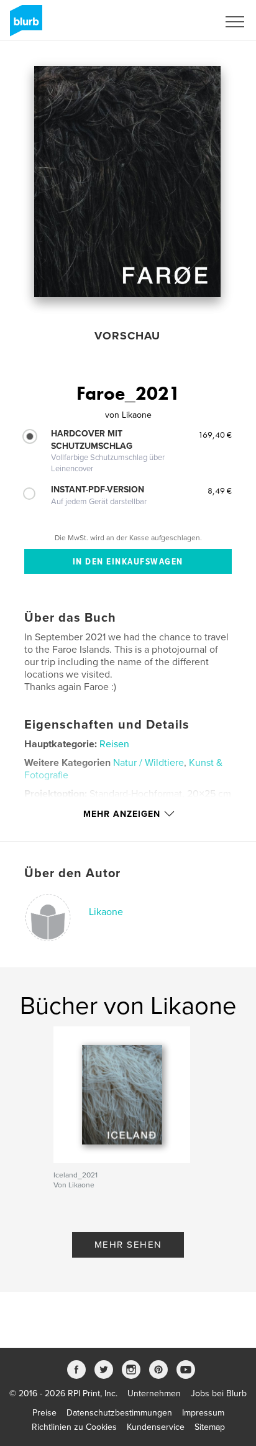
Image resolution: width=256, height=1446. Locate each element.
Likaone (106, 912)
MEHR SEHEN (128, 1244)
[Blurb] (24, 25)
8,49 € (220, 490)
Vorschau (127, 336)
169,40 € (215, 434)
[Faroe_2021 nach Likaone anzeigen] (127, 181)
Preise (44, 1412)
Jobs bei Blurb (219, 1393)
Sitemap (209, 1427)
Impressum (203, 1412)
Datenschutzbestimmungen (119, 1412)
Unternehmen (154, 1393)
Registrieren (179, 22)
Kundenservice (156, 1427)
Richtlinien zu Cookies (74, 1427)
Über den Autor (72, 873)
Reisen (114, 744)
